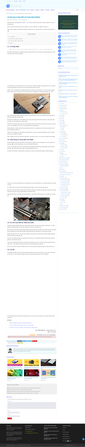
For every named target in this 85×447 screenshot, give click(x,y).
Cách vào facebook (62, 105)
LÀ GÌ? (28, 9)
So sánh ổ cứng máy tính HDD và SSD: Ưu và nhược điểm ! (22, 325)
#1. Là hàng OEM (11, 36)
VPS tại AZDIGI (76, 445)
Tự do (61, 129)
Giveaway (61, 120)
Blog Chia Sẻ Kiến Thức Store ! (68, 21)
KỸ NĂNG (42, 9)
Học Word (62, 136)
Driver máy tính (63, 113)
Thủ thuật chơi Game (64, 179)
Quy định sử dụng (66, 432)
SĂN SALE (53, 9)
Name (8, 410)
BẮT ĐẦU (32, 9)
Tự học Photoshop (62, 207)
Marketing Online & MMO (63, 158)
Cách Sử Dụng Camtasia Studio (65, 172)
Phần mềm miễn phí (62, 164)
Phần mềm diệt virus (62, 163)
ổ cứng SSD (27, 22)
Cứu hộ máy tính (63, 190)
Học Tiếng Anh (63, 146)
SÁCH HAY (61, 169)
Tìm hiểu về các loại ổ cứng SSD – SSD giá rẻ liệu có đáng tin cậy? (23, 327)
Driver (60, 110)
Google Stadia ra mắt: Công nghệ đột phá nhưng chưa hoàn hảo (50, 438)
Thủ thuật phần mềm (64, 184)
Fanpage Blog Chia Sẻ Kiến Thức (32, 433)
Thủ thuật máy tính (62, 189)
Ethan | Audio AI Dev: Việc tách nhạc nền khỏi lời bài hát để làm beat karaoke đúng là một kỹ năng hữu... (70, 43)
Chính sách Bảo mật (66, 438)
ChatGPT (24, 1)
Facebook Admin (30, 431)
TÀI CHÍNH (47, 9)
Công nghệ (62, 126)
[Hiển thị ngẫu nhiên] (78, 10)
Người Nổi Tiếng (62, 161)
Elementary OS (63, 154)
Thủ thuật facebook (63, 182)
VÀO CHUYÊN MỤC (11, 9)
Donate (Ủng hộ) (65, 434)
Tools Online (16, 1)
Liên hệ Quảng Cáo (66, 436)
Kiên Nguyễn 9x (28, 427)
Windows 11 (62, 197)
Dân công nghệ (10, 13)
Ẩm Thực (60, 103)
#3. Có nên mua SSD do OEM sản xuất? (15, 40)
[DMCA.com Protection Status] (69, 440)
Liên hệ (64, 429)
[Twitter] (64, 445)
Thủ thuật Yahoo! (63, 185)
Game (60, 118)
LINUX (60, 153)
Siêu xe (61, 128)
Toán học (61, 199)
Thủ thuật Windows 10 (64, 192)
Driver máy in (62, 111)
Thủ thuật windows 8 (64, 195)
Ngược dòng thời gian (63, 159)
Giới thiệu (64, 427)
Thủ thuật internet (62, 187)
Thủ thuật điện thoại (63, 180)
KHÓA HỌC (61, 139)
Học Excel (62, 133)
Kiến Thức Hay (61, 141)
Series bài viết (61, 171)
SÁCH (17, 9)
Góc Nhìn (61, 121)
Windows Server (62, 209)
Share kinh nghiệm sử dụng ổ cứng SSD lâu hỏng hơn (21, 322)
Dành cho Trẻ (62, 144)
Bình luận (16, 19)
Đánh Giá (61, 115)
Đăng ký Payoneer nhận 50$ (30, 429)
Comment (9, 401)
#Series (20, 1)
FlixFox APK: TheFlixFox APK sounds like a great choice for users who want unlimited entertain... (69, 50)
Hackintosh (61, 123)
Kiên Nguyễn (10, 19)
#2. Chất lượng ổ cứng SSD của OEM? (15, 38)
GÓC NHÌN (37, 9)
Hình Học (62, 202)
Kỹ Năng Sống (62, 147)
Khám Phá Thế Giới (62, 138)
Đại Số (61, 200)
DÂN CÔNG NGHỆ (22, 9)
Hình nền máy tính (62, 125)
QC (59, 168)
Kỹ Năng (60, 143)
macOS (60, 156)
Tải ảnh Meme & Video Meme (64, 174)
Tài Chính (61, 176)
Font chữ (60, 116)
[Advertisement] (31, 62)
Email (8, 414)
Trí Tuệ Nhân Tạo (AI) (63, 205)
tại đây (33, 393)
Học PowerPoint (63, 134)
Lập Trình (61, 151)
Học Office (61, 131)
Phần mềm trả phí (63, 166)
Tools (60, 204)
